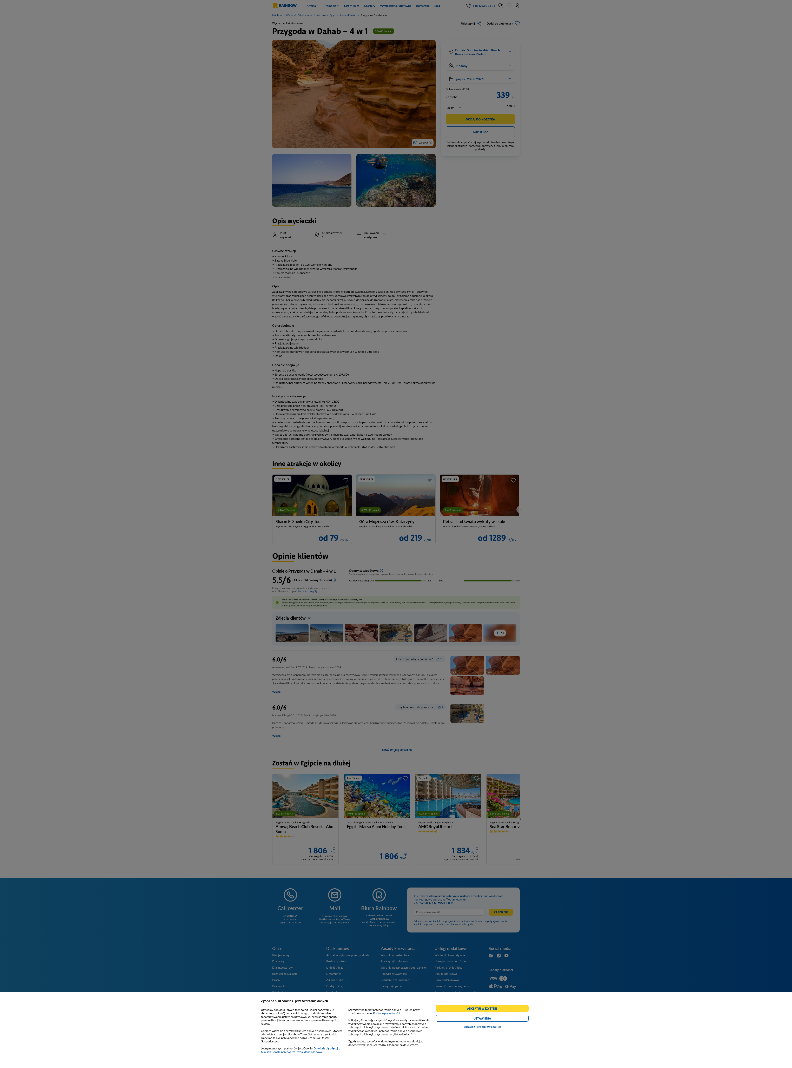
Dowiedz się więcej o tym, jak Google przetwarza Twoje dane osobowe (300, 1050)
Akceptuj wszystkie (484, 1009)
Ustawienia (489, 1019)
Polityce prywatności (386, 1013)
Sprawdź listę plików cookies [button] (482, 1026)
